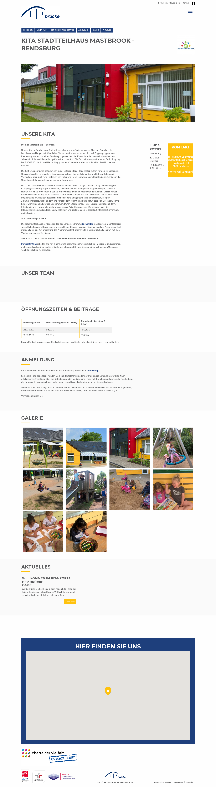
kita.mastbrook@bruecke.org (180, 172)
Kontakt (186, 3)
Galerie (96, 30)
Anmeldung (83, 30)
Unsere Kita (28, 30)
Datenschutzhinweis (162, 782)
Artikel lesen (70, 602)
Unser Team (42, 30)
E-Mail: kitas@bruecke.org (169, 3)
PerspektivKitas (29, 244)
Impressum (178, 782)
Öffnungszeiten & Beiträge (62, 30)
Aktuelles (107, 30)
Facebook (193, 3)
